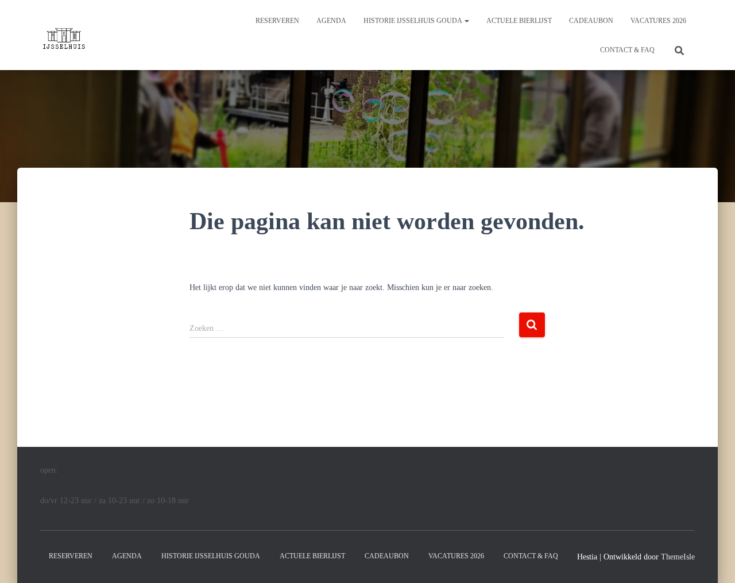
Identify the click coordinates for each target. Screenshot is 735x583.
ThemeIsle (678, 557)
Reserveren (277, 21)
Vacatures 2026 (658, 21)
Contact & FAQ (627, 50)
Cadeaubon (591, 21)
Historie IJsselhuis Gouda (413, 21)
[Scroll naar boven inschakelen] (712, 560)
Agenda (331, 21)
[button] (466, 21)
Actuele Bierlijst (519, 21)
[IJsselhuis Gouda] (63, 35)
